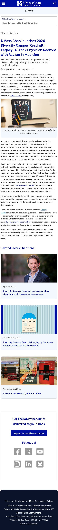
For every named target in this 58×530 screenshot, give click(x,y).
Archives (20, 19)
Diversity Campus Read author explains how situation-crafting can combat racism (26, 292)
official (17, 501)
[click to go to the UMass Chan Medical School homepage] (29, 3)
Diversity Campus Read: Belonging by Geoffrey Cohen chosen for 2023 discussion (28, 344)
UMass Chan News (8, 19)
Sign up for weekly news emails (29, 433)
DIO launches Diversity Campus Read (22, 393)
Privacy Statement (29, 523)
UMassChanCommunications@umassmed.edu (32, 516)
